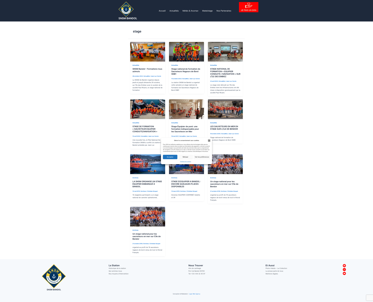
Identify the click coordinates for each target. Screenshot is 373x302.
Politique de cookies (185, 161)
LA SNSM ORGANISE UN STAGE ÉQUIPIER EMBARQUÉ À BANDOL (147, 184)
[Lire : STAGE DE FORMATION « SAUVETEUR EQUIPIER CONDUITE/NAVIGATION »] (147, 109)
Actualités (174, 11)
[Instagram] (344, 269)
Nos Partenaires (224, 11)
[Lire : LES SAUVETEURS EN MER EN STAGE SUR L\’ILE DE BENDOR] (225, 109)
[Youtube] (344, 273)
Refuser (185, 157)
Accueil (162, 11)
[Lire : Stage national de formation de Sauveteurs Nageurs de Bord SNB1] (186, 51)
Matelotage (207, 11)
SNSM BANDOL (128, 18)
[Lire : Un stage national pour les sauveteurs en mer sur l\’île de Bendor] (225, 164)
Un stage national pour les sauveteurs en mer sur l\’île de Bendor (224, 184)
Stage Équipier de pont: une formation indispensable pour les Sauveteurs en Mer (185, 129)
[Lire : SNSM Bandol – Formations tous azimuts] (147, 51)
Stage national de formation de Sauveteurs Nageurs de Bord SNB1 (185, 71)
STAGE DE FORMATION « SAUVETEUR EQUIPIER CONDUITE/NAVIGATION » (144, 129)
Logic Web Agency (194, 294)
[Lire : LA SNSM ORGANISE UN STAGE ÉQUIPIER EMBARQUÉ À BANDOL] (147, 164)
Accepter (170, 157)
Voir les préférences (202, 157)
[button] (209, 140)
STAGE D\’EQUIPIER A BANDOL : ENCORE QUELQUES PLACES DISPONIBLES (186, 184)
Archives (135, 178)
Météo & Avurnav (190, 11)
